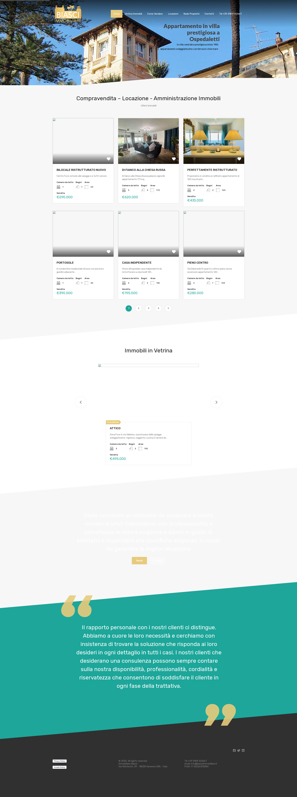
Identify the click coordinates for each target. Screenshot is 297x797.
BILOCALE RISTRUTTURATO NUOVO (81, 170)
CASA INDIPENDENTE (137, 262)
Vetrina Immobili (133, 13)
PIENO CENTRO (197, 262)
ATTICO (115, 428)
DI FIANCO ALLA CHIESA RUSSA (143, 170)
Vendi (139, 560)
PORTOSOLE (65, 262)
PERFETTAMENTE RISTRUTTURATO (212, 170)
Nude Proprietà (191, 13)
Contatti (209, 13)
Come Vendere (155, 13)
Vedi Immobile (83, 154)
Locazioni (173, 13)
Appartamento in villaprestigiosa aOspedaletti (192, 32)
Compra (157, 560)
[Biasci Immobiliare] (68, 22)
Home (116, 13)
